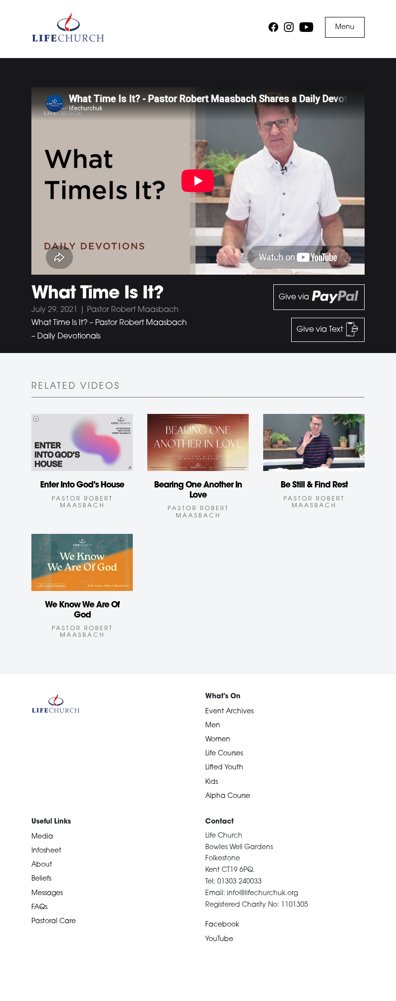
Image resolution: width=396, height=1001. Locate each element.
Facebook (222, 924)
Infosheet (46, 850)
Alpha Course (227, 796)
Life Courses (224, 753)
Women (217, 739)
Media (42, 836)
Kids (211, 782)
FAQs (39, 907)
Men (212, 725)
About (41, 865)
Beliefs (41, 879)
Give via (295, 297)
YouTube (219, 939)
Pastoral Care (53, 921)
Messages (47, 893)
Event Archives (229, 711)
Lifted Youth (224, 767)
